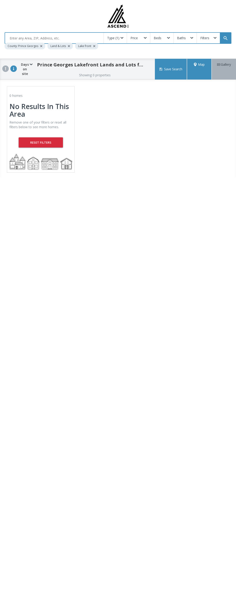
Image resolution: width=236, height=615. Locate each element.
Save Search (173, 69)
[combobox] (54, 38)
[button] (199, 69)
